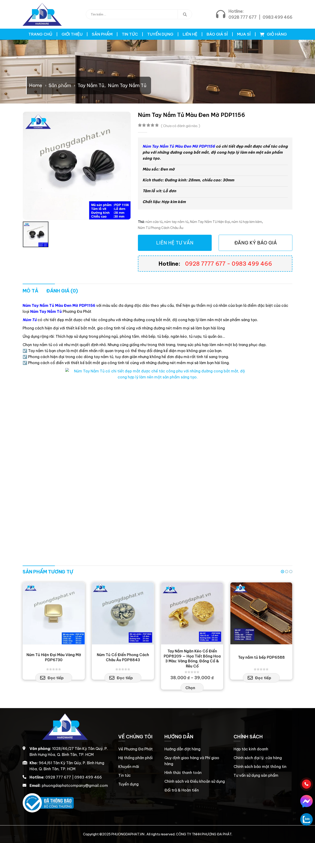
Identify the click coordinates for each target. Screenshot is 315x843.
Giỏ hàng (276, 34)
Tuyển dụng (160, 34)
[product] (54, 613)
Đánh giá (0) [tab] (62, 291)
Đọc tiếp (56, 678)
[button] (282, 571)
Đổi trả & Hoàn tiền (181, 790)
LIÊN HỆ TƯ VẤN (174, 243)
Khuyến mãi (128, 766)
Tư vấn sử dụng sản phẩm (256, 775)
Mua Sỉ (244, 34)
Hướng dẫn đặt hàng (182, 749)
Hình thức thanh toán (183, 772)
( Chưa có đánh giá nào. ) (180, 126)
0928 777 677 (243, 17)
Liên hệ (190, 34)
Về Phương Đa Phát (135, 749)
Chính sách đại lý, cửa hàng (258, 757)
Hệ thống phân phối (135, 757)
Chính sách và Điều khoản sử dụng (194, 781)
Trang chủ (40, 34)
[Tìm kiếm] (185, 14)
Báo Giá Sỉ (217, 34)
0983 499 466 (277, 17)
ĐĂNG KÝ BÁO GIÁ (255, 243)
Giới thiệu (72, 34)
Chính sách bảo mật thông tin (260, 766)
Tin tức (130, 34)
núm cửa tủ (154, 222)
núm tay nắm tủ (176, 222)
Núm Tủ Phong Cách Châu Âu (160, 228)
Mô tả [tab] (30, 291)
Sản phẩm (102, 34)
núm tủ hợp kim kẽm (247, 222)
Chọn (190, 687)
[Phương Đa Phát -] (42, 14)
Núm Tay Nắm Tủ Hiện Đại (210, 222)
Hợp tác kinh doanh (251, 749)
